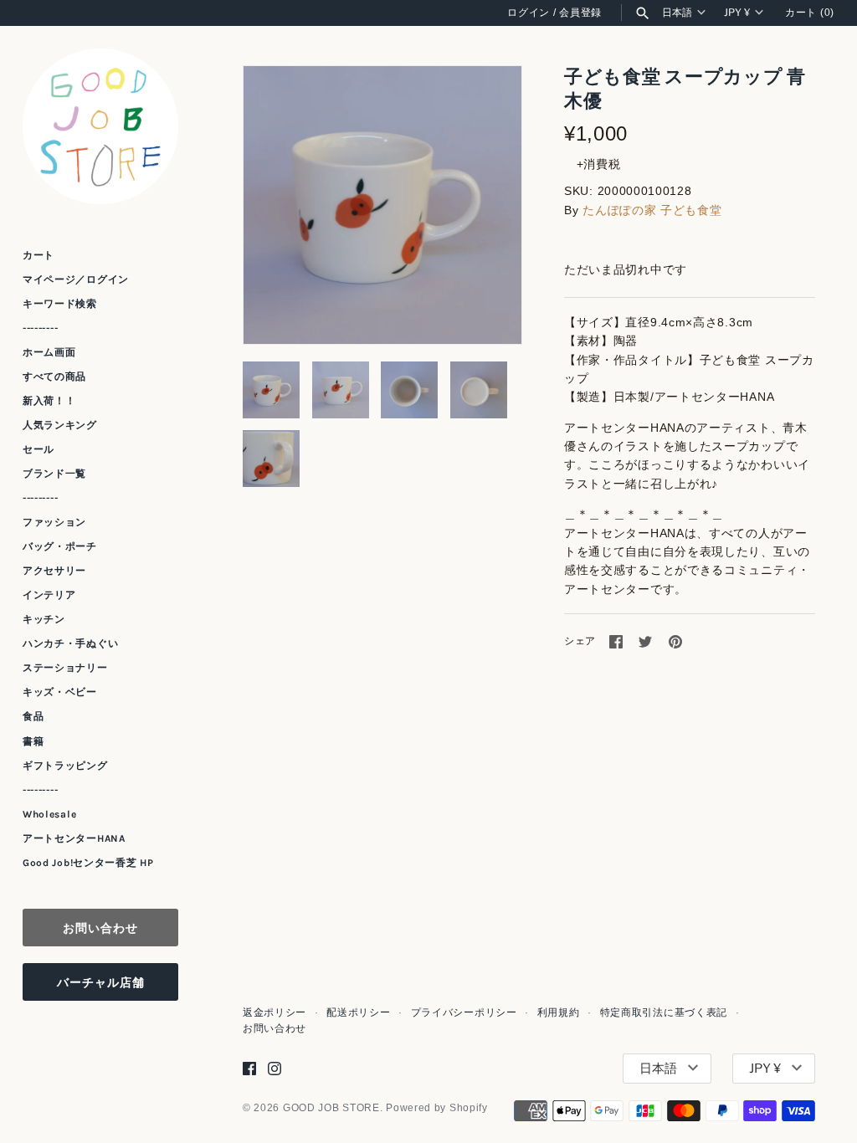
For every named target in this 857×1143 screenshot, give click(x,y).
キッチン (44, 619)
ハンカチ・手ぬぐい (70, 643)
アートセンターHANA (74, 838)
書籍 (33, 741)
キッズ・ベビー (60, 692)
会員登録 (580, 12)
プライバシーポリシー (464, 1012)
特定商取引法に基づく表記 (663, 1012)
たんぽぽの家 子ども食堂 (651, 210)
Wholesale (49, 814)
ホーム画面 (49, 352)
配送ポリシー (358, 1012)
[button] (486, 205)
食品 (33, 716)
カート (38, 255)
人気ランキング (60, 425)
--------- (40, 328)
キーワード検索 (60, 304)
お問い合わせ (100, 927)
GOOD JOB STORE (331, 1108)
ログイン (528, 12)
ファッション (54, 522)
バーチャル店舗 (101, 982)
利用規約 (558, 1012)
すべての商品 (54, 376)
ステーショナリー (65, 668)
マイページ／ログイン (76, 279)
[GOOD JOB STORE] (100, 126)
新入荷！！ (49, 401)
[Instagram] (274, 1068)
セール (38, 449)
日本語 (677, 12)
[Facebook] (249, 1068)
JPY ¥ (737, 12)
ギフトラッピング (65, 765)
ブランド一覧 (54, 473)
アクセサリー (54, 571)
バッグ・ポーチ (60, 546)
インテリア (49, 595)
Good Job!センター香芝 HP (88, 863)
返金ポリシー (274, 1012)
